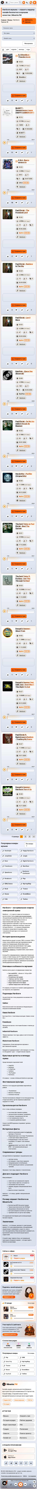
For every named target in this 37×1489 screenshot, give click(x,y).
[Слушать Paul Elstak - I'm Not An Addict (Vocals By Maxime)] (4, 456)
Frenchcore (8, 866)
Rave (6, 861)
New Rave (26, 866)
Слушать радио (19, 1258)
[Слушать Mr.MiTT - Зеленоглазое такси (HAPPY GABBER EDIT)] (4, 142)
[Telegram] (11, 1463)
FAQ (21, 1425)
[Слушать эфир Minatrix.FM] (11, 1258)
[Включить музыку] (20, 1484)
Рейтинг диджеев (26, 1420)
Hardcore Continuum (26, 872)
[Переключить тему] (25, 2)
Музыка (5, 1416)
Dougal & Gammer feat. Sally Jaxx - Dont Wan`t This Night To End (24, 684)
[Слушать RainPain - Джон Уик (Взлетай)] (4, 404)
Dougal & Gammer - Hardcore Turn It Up (23, 788)
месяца (21, 49)
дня (7, 49)
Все (33, 1251)
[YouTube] (16, 1463)
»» (34, 836)
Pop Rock (8, 1373)
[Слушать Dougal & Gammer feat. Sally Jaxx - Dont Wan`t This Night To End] (4, 717)
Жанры (9, 20)
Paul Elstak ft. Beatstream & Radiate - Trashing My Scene (24, 737)
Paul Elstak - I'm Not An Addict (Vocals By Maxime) (24, 423)
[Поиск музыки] (20, 2)
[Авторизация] (34, 2)
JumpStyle (8, 856)
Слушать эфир (19, 1280)
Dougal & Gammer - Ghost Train (23, 630)
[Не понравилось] (16, 100)
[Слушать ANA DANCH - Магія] (11, 1311)
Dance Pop (9, 1361)
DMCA (25, 1476)
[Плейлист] (34, 1485)
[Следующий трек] (25, 1484)
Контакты (23, 1438)
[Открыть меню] (7, 2)
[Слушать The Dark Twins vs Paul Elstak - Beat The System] (4, 558)
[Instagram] (21, 1463)
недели (13, 49)
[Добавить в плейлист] (27, 100)
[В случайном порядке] (29, 1484)
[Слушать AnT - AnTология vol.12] (11, 1266)
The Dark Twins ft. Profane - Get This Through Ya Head (22, 578)
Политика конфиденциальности (11, 1476)
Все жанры (31, 1353)
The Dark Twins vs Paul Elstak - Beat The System (24, 526)
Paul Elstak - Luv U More (22, 319)
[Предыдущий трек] (15, 1484)
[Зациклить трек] (11, 1484)
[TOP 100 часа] (3, 49)
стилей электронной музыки (22, 916)
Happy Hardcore (28, 851)
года (28, 49)
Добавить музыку (29, 21)
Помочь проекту (25, 1433)
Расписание (24, 1429)
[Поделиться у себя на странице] (22, 100)
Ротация (6, 1404)
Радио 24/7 (7, 1400)
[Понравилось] (7, 100)
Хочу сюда (31, 1303)
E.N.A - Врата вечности (23, 161)
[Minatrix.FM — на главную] (2, 2)
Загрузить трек (8, 1297)
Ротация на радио (9, 1420)
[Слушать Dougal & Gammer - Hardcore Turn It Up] (4, 819)
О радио (6, 1429)
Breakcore (8, 878)
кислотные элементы (9, 949)
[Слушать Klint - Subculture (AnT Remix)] (11, 1274)
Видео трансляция (9, 1425)
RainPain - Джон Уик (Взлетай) (23, 372)
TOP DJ (29, 1400)
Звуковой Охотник (16, 1277)
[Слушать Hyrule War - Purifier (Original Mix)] (4, 506)
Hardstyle (8, 851)
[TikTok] (6, 1463)
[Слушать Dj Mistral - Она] (11, 1318)
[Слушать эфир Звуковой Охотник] (11, 1280)
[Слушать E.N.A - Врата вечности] (4, 192)
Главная (3, 20)
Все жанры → (29, 845)
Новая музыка (19, 1400)
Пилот (16, 1255)
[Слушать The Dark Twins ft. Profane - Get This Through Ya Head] (4, 611)
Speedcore (8, 872)
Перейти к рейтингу (10, 1334)
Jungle (25, 856)
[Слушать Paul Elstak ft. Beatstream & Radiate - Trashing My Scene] (4, 769)
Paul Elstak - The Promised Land (22, 211)
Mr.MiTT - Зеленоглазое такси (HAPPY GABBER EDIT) (24, 110)
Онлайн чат (7, 1438)
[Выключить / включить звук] (34, 1481)
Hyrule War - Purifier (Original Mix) (23, 475)
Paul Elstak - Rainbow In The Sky (24, 265)
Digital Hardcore (28, 861)
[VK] (31, 1463)
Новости (6, 1433)
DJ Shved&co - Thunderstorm (24, 56)
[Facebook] (26, 1463)
